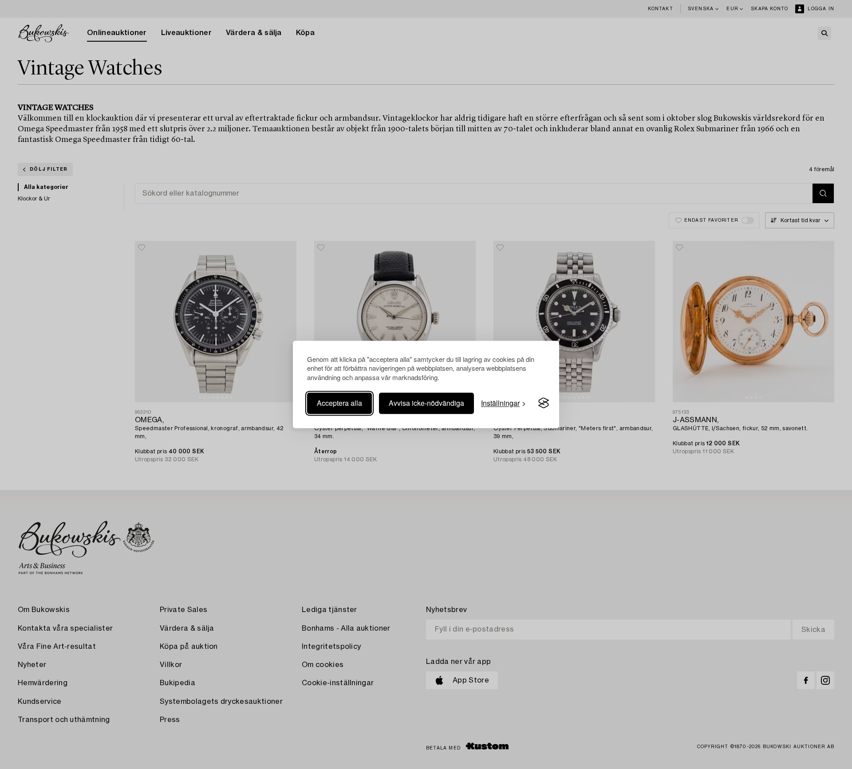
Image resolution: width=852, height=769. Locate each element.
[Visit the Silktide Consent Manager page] (543, 403)
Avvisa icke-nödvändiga (426, 403)
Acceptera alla (339, 403)
